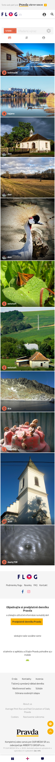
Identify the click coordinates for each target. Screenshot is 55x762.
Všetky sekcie (36, 4)
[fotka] (10, 37)
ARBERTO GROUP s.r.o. (34, 745)
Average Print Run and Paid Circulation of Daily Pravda (27, 710)
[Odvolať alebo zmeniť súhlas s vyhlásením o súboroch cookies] (50, 724)
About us (27, 704)
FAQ (35, 585)
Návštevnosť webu (22, 688)
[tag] (27, 37)
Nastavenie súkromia (33, 717)
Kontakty (26, 678)
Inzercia (39, 678)
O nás (14, 678)
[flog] (44, 37)
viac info (37, 750)
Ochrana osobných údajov (27, 693)
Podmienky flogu (14, 585)
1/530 (8, 30)
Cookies (15, 717)
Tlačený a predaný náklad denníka (27, 683)
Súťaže (39, 688)
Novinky (28, 585)
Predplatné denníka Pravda (26, 621)
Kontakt (43, 585)
